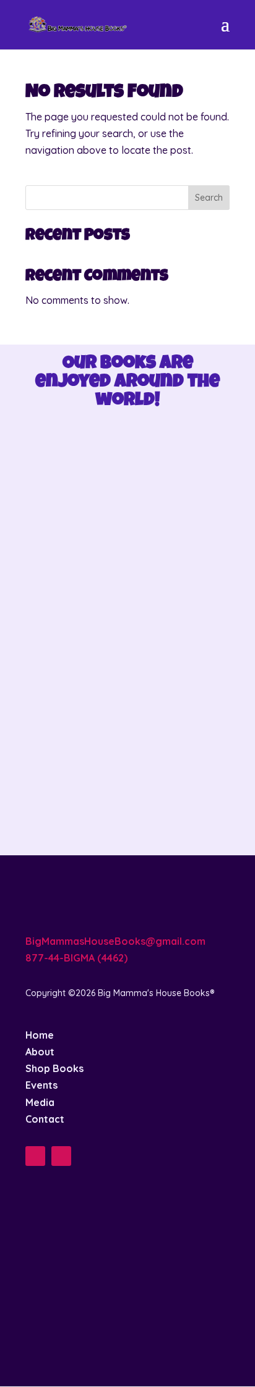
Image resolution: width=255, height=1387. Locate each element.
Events (41, 1085)
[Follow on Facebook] (35, 1156)
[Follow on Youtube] (61, 1156)
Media (39, 1102)
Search (209, 197)
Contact (44, 1119)
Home (39, 1035)
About (39, 1051)
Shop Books (54, 1068)
